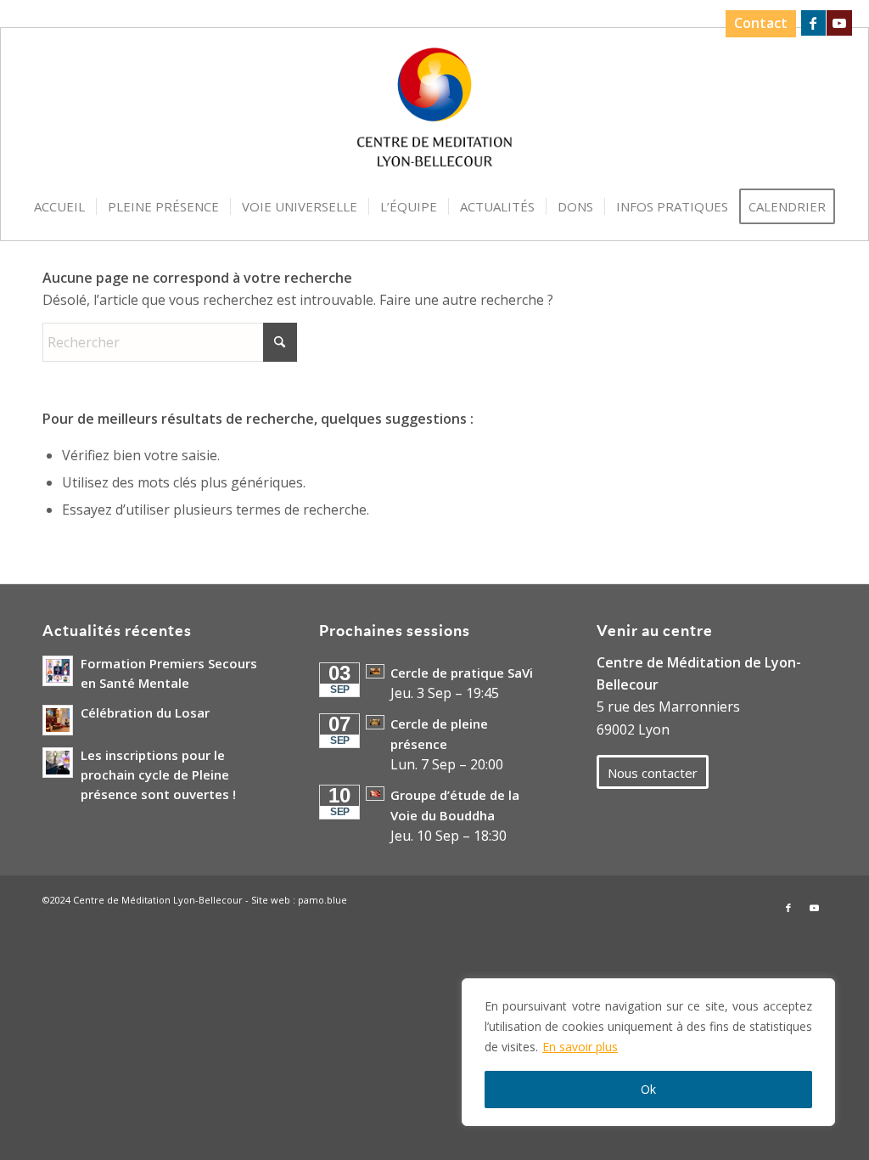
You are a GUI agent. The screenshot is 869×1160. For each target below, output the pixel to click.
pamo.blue (322, 899)
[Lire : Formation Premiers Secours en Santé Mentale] (57, 671)
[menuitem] (757, 24)
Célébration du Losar (145, 712)
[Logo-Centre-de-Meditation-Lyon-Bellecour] (435, 113)
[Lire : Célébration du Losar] (57, 720)
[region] (648, 1052)
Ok (648, 1089)
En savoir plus (580, 1047)
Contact (761, 23)
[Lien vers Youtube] (839, 23)
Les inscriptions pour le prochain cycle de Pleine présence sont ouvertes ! (158, 774)
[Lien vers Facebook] (813, 23)
